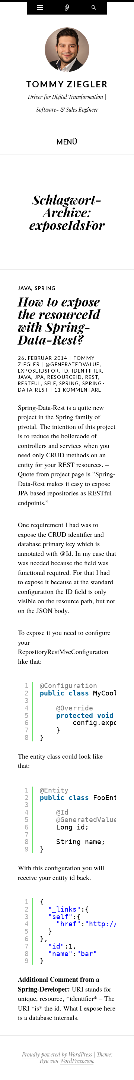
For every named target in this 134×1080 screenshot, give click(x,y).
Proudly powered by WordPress (57, 1054)
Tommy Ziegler (67, 84)
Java (24, 288)
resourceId (64, 377)
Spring (45, 288)
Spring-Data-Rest (41, 407)
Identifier (86, 371)
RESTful (29, 383)
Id (65, 371)
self (50, 383)
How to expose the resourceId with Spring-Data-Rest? (59, 320)
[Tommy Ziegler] (67, 51)
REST (91, 377)
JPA (39, 377)
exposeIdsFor (38, 371)
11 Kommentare (78, 390)
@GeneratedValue (72, 364)
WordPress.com (76, 1060)
